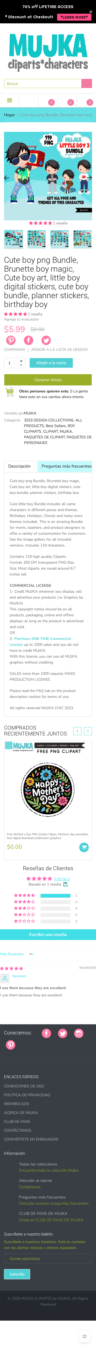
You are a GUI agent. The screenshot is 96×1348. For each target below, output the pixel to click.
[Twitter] (46, 340)
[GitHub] (29, 1042)
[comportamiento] (12, 1053)
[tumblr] (55, 1042)
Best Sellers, (56, 425)
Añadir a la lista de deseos (59, 349)
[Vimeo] (69, 1042)
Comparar (14, 349)
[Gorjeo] (62, 1032)
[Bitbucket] (49, 1042)
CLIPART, (51, 431)
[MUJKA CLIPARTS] (48, 51)
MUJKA (30, 413)
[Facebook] (28, 340)
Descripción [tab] (19, 466)
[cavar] (6, 1053)
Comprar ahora (48, 379)
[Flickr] (42, 1042)
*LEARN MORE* (74, 17)
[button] (41, 223)
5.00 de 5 (62, 878)
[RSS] (35, 1042)
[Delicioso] (75, 1042)
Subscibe (17, 1274)
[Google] (22, 1042)
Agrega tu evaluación (21, 319)
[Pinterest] (10, 1044)
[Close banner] (90, 11)
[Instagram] (78, 1032)
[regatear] (62, 1042)
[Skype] (82, 1042)
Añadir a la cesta (51, 362)
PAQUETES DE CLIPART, (45, 437)
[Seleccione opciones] (84, 847)
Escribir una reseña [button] (48, 935)
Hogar (9, 115)
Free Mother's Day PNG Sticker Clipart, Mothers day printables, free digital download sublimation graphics (48, 836)
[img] (11, 968)
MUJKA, (66, 431)
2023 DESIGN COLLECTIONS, (49, 420)
